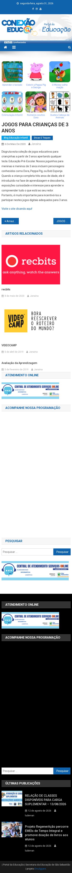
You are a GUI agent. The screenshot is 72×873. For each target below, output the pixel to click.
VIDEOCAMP (9, 345)
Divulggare (40, 868)
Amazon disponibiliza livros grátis (13, 221)
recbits (6, 289)
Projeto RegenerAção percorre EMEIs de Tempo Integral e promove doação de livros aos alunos (46, 833)
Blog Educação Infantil (16, 137)
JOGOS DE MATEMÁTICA (63, 221)
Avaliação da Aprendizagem (19, 363)
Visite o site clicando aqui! (17, 208)
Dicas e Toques (42, 137)
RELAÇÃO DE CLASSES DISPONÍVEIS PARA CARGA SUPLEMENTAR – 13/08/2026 (45, 800)
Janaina (36, 143)
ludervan (29, 815)
